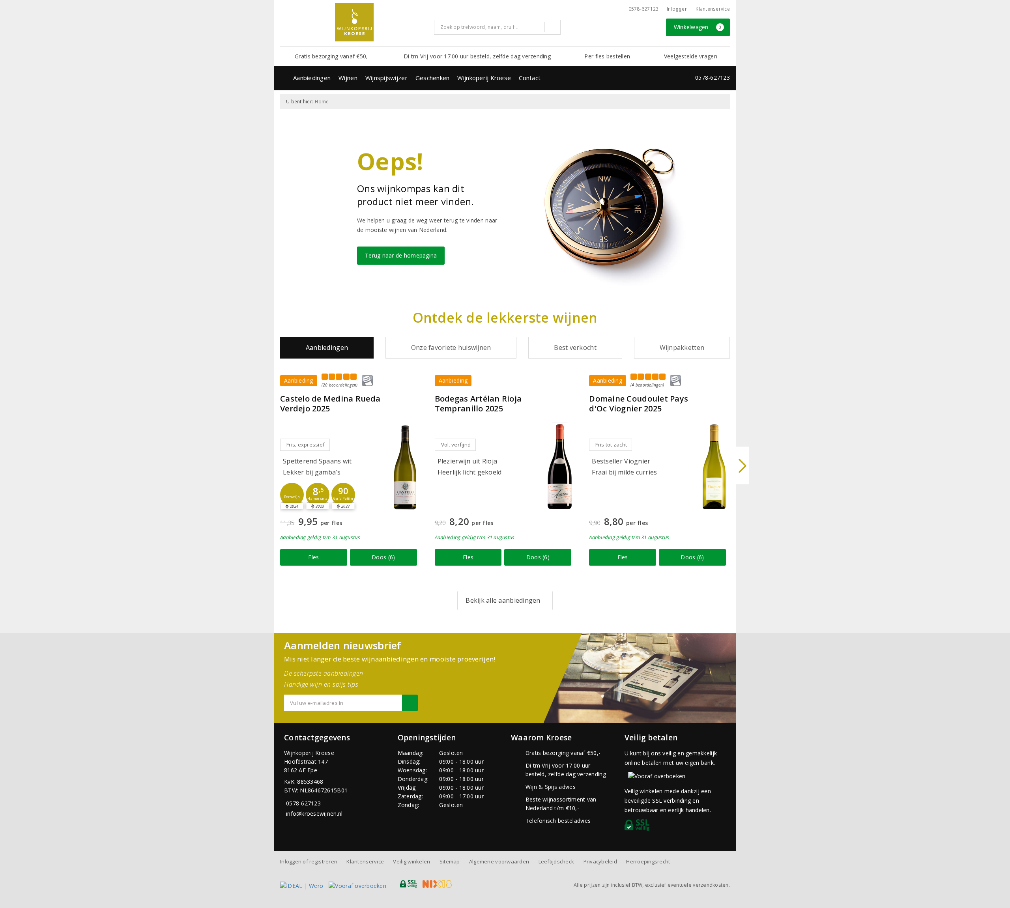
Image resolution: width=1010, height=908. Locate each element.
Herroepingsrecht (648, 861)
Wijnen (348, 78)
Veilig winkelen (411, 861)
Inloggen (677, 9)
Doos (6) (383, 557)
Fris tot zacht (611, 444)
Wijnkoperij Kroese (484, 78)
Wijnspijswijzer (386, 78)
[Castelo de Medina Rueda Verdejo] (405, 466)
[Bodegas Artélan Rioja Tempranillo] (559, 466)
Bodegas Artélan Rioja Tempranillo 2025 (478, 403)
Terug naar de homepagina (401, 255)
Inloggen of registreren (308, 861)
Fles (313, 557)
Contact (530, 78)
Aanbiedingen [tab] (327, 347)
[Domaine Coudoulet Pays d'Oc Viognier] (714, 466)
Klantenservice (713, 9)
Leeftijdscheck (556, 861)
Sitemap (450, 861)
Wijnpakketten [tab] (682, 347)
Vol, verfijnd (456, 444)
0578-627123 (643, 9)
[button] (292, 494)
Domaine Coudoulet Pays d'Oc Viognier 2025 (638, 403)
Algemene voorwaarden (499, 861)
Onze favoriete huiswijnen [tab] (451, 347)
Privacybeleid (600, 861)
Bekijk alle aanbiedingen (503, 600)
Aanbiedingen (312, 78)
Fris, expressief (305, 444)
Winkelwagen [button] (698, 27)
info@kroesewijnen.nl (314, 813)
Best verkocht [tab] (575, 347)
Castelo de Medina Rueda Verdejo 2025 (330, 403)
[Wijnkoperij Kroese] (354, 22)
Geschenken (432, 78)
